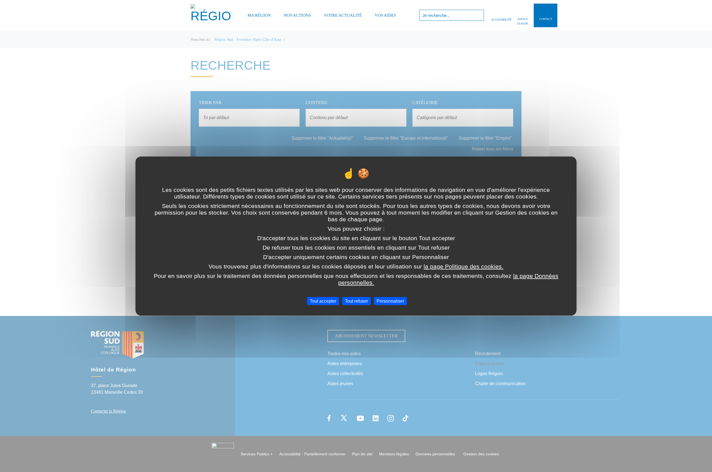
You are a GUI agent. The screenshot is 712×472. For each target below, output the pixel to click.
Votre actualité (343, 15)
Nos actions (297, 15)
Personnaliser (390, 300)
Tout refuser (356, 300)
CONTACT (545, 19)
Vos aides (385, 15)
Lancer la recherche (479, 15)
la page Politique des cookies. (463, 266)
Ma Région (259, 15)
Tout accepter (323, 300)
